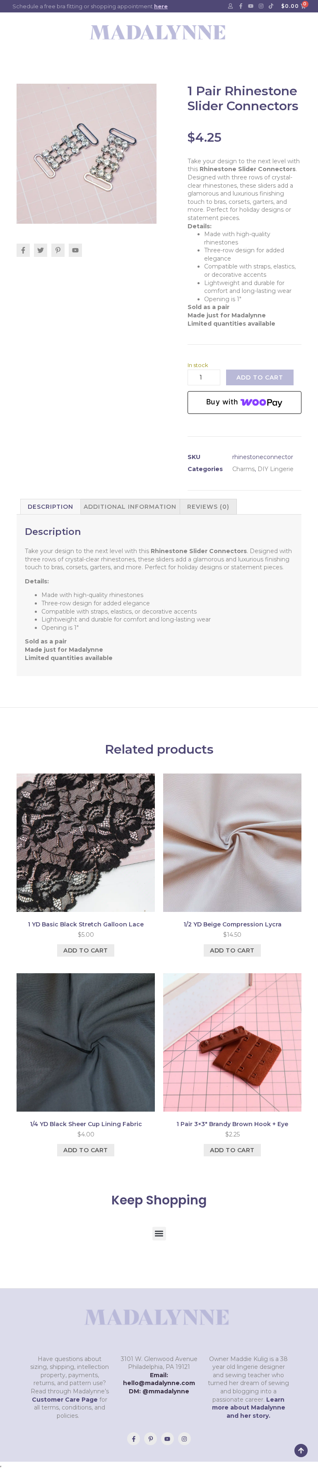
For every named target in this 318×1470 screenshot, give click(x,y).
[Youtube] (251, 6)
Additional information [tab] (130, 506)
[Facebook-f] (240, 6)
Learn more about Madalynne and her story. (248, 1407)
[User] (230, 6)
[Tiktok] (271, 6)
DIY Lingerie (276, 469)
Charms (243, 469)
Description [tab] (50, 506)
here (161, 6)
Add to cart (259, 377)
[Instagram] (261, 6)
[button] (159, 1233)
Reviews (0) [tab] (208, 506)
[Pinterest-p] (150, 1438)
